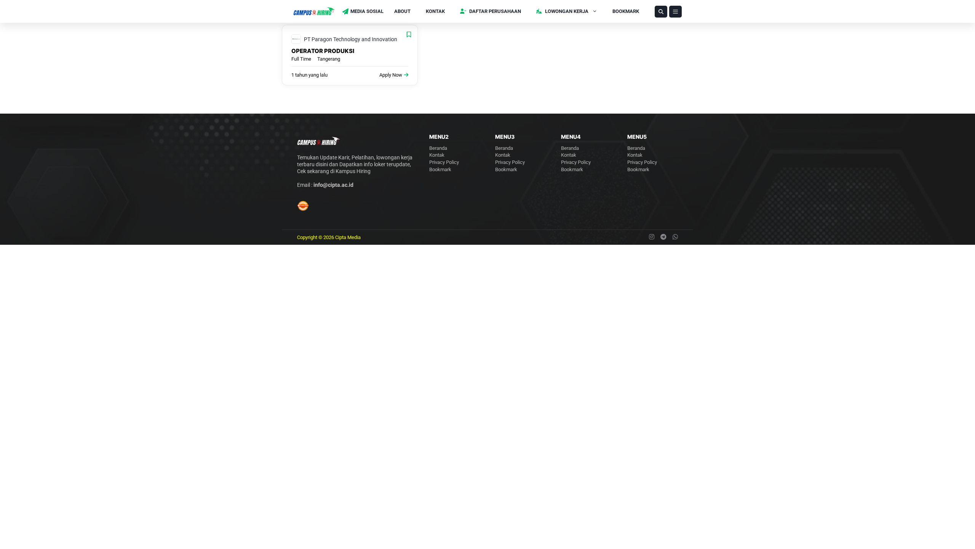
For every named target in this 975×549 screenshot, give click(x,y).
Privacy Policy (444, 162)
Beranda (438, 148)
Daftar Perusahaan (494, 11)
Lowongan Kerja (566, 11)
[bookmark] (408, 34)
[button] (661, 12)
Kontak (435, 11)
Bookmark (625, 11)
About (402, 11)
